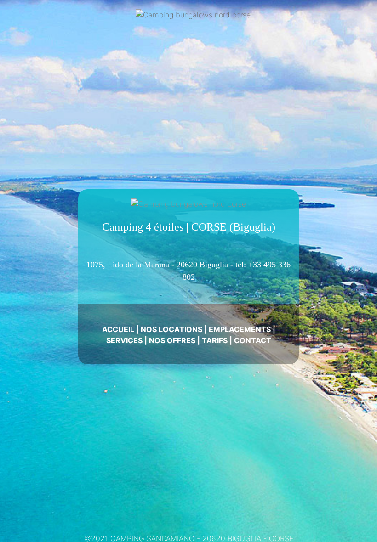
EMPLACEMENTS (240, 329)
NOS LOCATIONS (171, 329)
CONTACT (252, 340)
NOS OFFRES (172, 340)
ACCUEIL (118, 329)
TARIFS (215, 340)
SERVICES (124, 340)
